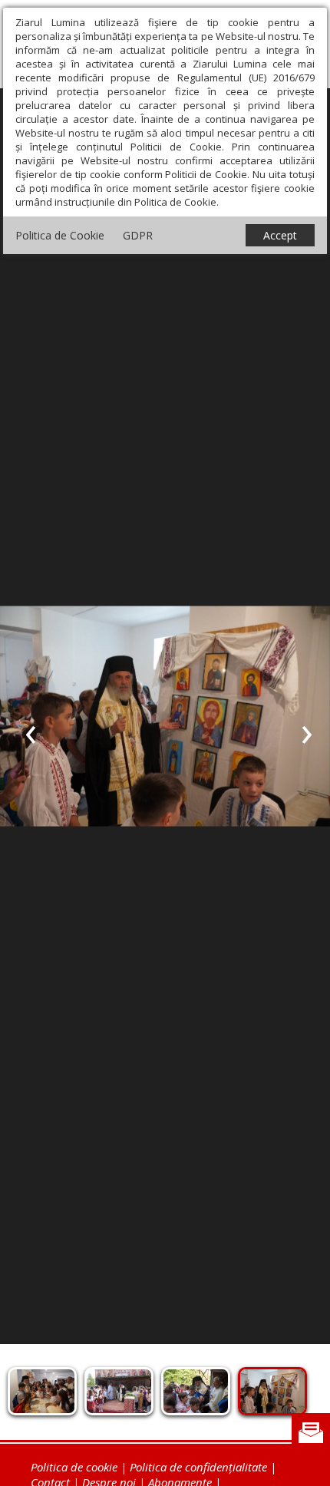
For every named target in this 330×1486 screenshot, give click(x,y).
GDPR (138, 235)
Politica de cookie (74, 1466)
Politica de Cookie (59, 235)
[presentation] (30, 731)
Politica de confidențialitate (198, 1466)
